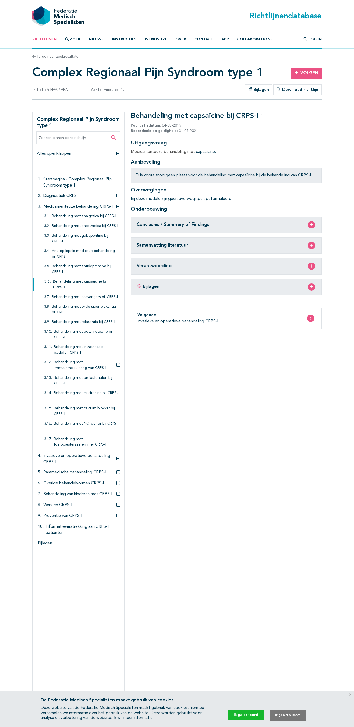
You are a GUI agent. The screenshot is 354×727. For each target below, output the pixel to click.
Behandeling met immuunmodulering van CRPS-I (80, 365)
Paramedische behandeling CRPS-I (74, 472)
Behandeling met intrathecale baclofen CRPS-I (78, 350)
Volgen (309, 73)
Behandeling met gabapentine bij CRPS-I (80, 238)
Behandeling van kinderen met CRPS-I (77, 494)
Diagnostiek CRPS (60, 196)
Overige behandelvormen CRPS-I (73, 483)
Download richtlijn (299, 90)
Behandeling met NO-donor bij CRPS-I (86, 426)
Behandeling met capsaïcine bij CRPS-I (80, 284)
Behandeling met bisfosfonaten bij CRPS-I (83, 380)
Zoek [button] (75, 39)
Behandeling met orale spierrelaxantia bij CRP (84, 309)
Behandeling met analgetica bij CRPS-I (84, 216)
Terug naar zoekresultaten (58, 56)
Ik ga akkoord (246, 715)
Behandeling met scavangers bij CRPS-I (85, 297)
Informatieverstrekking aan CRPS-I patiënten (77, 530)
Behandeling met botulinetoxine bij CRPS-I (83, 334)
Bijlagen (260, 90)
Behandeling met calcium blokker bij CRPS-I (84, 411)
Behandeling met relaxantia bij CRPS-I (83, 322)
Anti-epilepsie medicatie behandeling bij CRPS (83, 254)
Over (180, 39)
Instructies (124, 39)
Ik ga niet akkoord (288, 715)
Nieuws (96, 39)
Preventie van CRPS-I (62, 516)
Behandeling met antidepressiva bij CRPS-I (81, 269)
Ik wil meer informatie (133, 718)
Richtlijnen (44, 39)
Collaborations (255, 39)
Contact (203, 39)
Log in (314, 39)
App (225, 39)
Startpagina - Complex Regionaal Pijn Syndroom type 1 (77, 182)
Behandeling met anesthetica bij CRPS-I (85, 226)
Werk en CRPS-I (57, 505)
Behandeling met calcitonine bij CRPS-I (86, 396)
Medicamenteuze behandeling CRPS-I (78, 207)
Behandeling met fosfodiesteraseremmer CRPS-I (80, 442)
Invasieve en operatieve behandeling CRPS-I (76, 459)
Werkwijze (156, 39)
